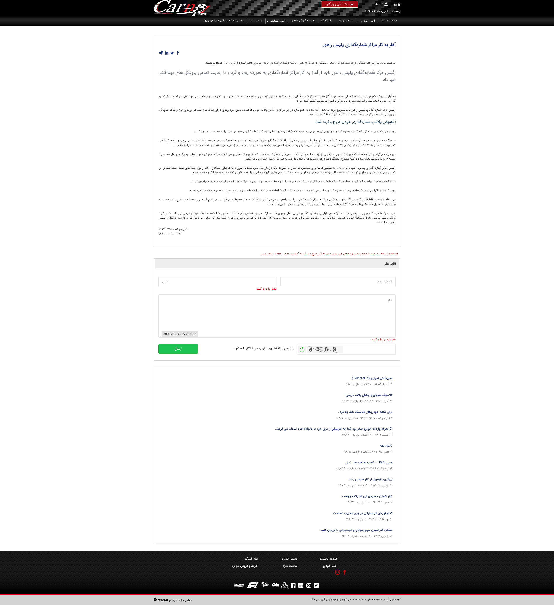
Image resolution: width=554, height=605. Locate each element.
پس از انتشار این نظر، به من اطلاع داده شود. (261, 348)
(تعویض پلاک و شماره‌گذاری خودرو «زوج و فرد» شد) (355, 122)
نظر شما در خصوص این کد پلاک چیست (367, 496)
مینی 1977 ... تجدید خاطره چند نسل (369, 462)
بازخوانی (302, 348)
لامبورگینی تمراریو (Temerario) (372, 378)
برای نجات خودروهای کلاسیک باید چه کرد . (365, 412)
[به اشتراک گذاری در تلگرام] (161, 53)
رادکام (172, 600)
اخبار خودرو (330, 565)
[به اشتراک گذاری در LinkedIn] (166, 53)
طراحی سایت (185, 600)
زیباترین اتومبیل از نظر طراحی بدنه (370, 479)
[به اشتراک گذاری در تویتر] (172, 53)
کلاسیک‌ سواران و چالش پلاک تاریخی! (368, 395)
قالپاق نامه (386, 445)
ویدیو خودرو (289, 558)
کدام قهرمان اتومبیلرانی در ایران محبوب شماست (362, 513)
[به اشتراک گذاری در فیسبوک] (178, 53)
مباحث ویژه (290, 565)
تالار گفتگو (251, 558)
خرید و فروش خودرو (245, 565)
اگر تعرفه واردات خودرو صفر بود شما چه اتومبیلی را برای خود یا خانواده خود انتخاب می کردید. (333, 428)
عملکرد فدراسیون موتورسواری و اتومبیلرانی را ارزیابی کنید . (355, 530)
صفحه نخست (328, 558)
